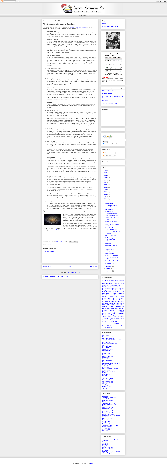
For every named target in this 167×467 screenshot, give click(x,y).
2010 (105, 189)
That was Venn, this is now (109, 103)
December (109, 201)
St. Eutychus (105, 419)
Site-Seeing (116, 318)
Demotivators (109, 203)
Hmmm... (122, 295)
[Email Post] (66, 241)
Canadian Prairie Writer (108, 403)
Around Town (118, 280)
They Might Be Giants (108, 424)
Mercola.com (106, 450)
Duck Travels (106, 345)
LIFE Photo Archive (107, 447)
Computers (110, 285)
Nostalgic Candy (106, 364)
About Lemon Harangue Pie (110, 26)
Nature (114, 306)
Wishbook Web (106, 386)
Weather (109, 325)
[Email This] (70, 242)
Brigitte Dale (105, 401)
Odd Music (105, 366)
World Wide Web (107, 327)
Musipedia (105, 361)
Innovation (121, 298)
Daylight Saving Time (112, 286)
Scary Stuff (106, 316)
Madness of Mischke (108, 412)
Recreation (121, 313)
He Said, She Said (107, 408)
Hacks (114, 293)
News (118, 306)
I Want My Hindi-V (110, 253)
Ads (103, 280)
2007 (105, 196)
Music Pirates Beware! (111, 261)
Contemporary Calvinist (108, 441)
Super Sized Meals (107, 381)
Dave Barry (105, 406)
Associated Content (107, 400)
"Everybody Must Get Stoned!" (111, 206)
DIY (103, 288)
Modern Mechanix (107, 360)
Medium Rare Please (108, 414)
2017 (105, 173)
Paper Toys (105, 367)
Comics (104, 285)
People (121, 308)
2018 (105, 170)
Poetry (113, 312)
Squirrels (105, 320)
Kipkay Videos (106, 357)
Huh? (114, 298)
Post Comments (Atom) (73, 272)
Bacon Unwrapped (107, 336)
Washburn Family (107, 426)
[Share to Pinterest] (77, 242)
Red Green (105, 373)
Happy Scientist (106, 350)
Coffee (122, 283)
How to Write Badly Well (109, 410)
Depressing (121, 286)
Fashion (109, 290)
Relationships (106, 315)
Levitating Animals (110, 263)
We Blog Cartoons (107, 428)
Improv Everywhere (107, 354)
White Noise (116, 325)
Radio (109, 313)
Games (110, 291)
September (109, 271)
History (116, 295)
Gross (122, 291)
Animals (107, 280)
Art (123, 280)
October (108, 268)
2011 (105, 187)
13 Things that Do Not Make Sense (78, 27)
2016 (105, 175)
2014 (105, 180)
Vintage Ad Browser (107, 382)
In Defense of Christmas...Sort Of (111, 212)
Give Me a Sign (109, 209)
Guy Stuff (109, 293)
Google (118, 291)
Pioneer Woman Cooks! (108, 371)
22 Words (105, 396)
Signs (112, 318)
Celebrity (109, 283)
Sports (122, 318)
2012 (105, 184)
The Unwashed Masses (111, 215)
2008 (105, 194)
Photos (104, 312)
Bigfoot (112, 282)
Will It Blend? (106, 385)
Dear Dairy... (105, 100)
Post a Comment (49, 251)
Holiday (104, 296)
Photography (120, 310)
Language (105, 303)
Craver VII (105, 443)
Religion (49, 244)
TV (119, 322)
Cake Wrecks (106, 342)
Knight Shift (105, 446)
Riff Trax (104, 375)
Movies (104, 307)
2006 (105, 199)
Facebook (115, 288)
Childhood (116, 283)
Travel (112, 322)
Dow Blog (105, 444)
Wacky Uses (105, 384)
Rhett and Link (106, 374)
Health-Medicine (106, 295)
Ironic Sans (105, 411)
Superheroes (120, 320)
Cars (103, 283)
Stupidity (113, 320)
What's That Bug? (107, 429)
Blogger (92, 463)
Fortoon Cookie (119, 290)
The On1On (105, 417)
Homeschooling (106, 298)
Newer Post (46, 267)
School (114, 316)
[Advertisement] (70, 258)
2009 (105, 192)
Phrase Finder (106, 370)
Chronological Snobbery (109, 404)
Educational (108, 288)
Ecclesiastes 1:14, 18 (53, 230)
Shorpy (104, 422)
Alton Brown (105, 335)
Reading (114, 313)
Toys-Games (105, 322)
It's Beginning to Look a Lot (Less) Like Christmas (111, 239)
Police (117, 311)
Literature (116, 303)
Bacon (107, 282)
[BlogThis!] (72, 242)
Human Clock (106, 353)
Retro (118, 315)
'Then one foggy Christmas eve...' (111, 90)
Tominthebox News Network (110, 425)
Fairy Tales (121, 288)
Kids (122, 301)
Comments (107, 155)
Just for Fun (115, 301)
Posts (106, 153)
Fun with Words (106, 348)
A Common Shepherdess (109, 397)
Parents (116, 308)
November (109, 266)
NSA (123, 306)
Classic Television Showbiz (109, 343)
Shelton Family (106, 421)
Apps (112, 280)
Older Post (93, 267)
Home (70, 267)
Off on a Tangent (107, 453)
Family (104, 290)
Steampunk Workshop (108, 379)
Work (122, 325)
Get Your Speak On (110, 235)
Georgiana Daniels (107, 407)
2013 (105, 182)
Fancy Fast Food (107, 346)
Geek (114, 291)
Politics (121, 312)
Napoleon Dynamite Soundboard (111, 363)
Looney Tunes (106, 359)
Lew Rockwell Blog (107, 448)
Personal (104, 310)
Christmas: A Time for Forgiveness (111, 246)
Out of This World (108, 308)
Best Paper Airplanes (108, 338)
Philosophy (112, 310)
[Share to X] (73, 242)
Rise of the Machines (111, 221)
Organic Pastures (107, 418)
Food (112, 290)
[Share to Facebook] (75, 242)
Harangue (121, 293)
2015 (105, 177)
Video (116, 324)
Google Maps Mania (108, 349)
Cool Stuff (116, 285)
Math (108, 304)
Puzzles (104, 313)
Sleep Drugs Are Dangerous (109, 250)
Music (110, 307)
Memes (112, 304)
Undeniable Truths (107, 324)
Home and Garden (117, 296)
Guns (103, 293)
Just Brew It (108, 243)
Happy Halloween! (107, 93)
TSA (116, 322)
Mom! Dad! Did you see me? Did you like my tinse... (111, 257)
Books (122, 282)
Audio (103, 282)
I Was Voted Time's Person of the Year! (111, 228)
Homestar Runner (107, 352)
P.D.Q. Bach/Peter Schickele (110, 368)
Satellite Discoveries (107, 377)
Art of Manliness (106, 399)
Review (122, 314)
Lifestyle (111, 303)
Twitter (122, 321)
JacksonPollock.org (107, 356)
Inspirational (105, 300)
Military (117, 304)
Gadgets (105, 291)
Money (122, 304)
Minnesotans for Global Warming (111, 415)
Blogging (117, 282)
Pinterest (109, 311)
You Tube (105, 388)
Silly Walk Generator (108, 378)
